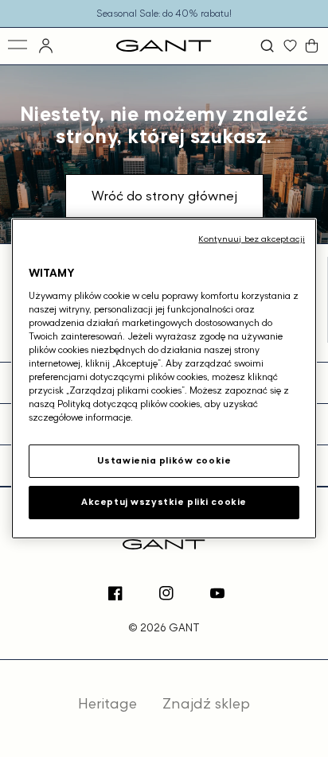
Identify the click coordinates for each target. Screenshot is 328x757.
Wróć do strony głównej (164, 196)
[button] (269, 46)
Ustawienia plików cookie (164, 460)
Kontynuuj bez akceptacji (251, 238)
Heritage (107, 703)
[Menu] (19, 46)
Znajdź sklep (206, 703)
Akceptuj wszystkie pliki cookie (164, 501)
